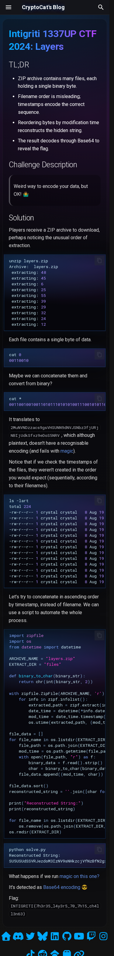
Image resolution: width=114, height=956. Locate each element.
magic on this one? (79, 876)
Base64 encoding (61, 887)
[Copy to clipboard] (99, 260)
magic (66, 451)
